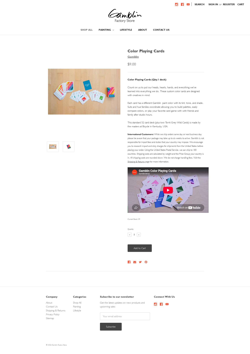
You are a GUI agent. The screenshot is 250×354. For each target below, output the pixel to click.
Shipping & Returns (136, 161)
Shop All (87, 29)
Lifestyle (126, 29)
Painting (105, 29)
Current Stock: (134, 219)
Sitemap (50, 318)
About (142, 29)
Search (199, 4)
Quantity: (131, 229)
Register (229, 4)
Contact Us (161, 29)
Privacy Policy (52, 314)
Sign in (213, 4)
